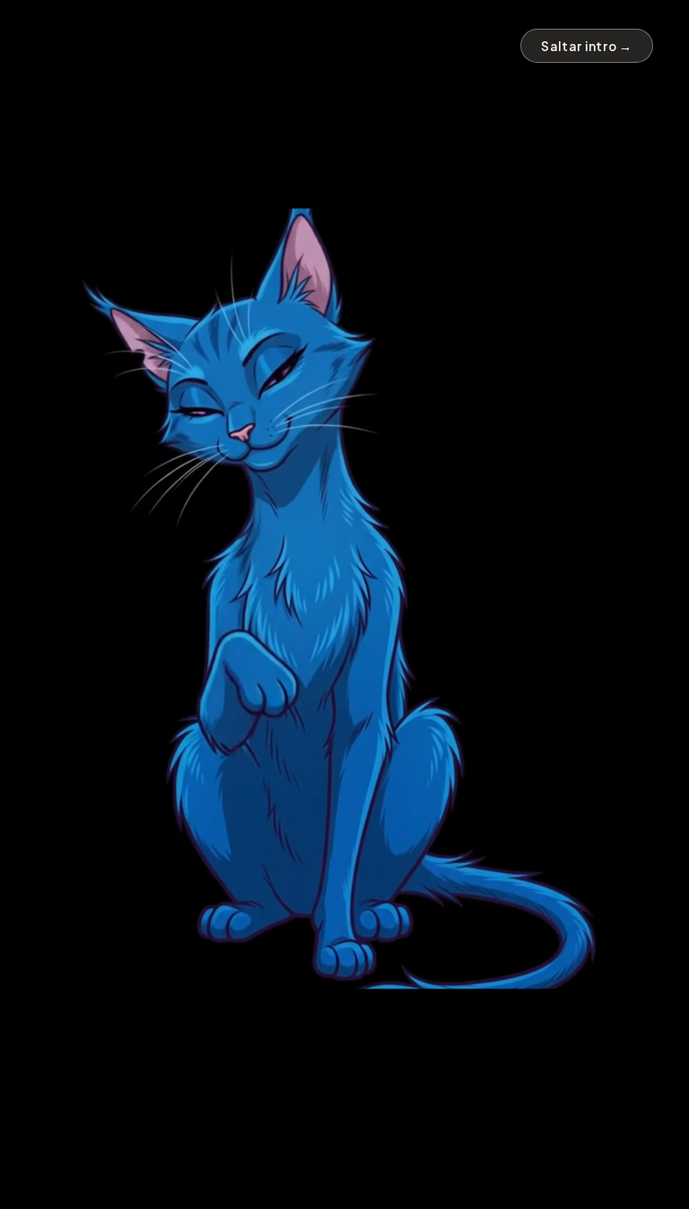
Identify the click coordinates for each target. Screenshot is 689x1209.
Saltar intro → (586, 46)
